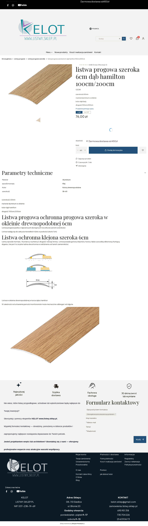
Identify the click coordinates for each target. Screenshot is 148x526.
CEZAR (78, 89)
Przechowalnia (81, 464)
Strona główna (6, 59)
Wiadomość (91, 431)
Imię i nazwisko (91, 418)
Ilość (77, 145)
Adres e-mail (91, 422)
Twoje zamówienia (83, 458)
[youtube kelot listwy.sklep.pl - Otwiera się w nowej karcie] (22, 6)
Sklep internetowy (71, 523)
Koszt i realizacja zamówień (111, 461)
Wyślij (138, 439)
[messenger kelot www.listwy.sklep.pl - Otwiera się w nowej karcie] (13, 6)
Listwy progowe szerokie (36, 59)
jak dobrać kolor (106, 474)
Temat (88, 427)
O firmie (79, 477)
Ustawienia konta (83, 461)
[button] (124, 38)
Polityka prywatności (132, 464)
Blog (78, 480)
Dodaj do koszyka (114, 150)
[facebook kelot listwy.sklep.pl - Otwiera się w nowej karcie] (8, 6)
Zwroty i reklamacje (132, 461)
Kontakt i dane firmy (84, 474)
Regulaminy (129, 458)
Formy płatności (106, 458)
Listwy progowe (19, 59)
